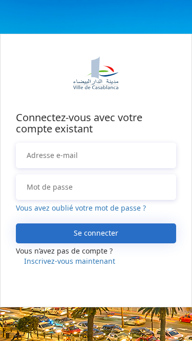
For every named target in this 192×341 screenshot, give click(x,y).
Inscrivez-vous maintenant (69, 261)
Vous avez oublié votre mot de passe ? (81, 208)
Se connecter (96, 233)
